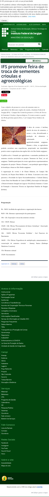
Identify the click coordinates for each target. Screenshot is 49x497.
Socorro (4, 377)
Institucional (5, 292)
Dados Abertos (6, 324)
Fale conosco (5, 416)
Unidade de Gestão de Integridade (13, 346)
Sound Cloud (5, 451)
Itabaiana (4, 363)
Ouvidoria (4, 413)
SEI (2, 405)
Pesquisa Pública (7, 408)
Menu (38, 60)
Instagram (5, 446)
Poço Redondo (6, 369)
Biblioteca (13, 50)
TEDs (3, 327)
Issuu (3, 454)
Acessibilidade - (22, 24)
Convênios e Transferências (11, 303)
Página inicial (5, 54)
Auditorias (5, 300)
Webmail (5, 50)
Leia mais (32, 16)
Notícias (14, 264)
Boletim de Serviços (8, 419)
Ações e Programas (8, 295)
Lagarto (4, 366)
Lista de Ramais (6, 428)
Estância (4, 358)
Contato (4, 431)
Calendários (5, 402)
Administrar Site (9, 24)
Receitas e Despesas (8, 308)
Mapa (44, 24)
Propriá (4, 372)
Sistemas (4, 411)
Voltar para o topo (40, 277)
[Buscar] (39, 44)
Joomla (39, 487)
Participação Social (7, 297)
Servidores (5, 314)
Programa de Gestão (32, 50)
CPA (21, 50)
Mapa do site (5, 466)
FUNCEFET (5, 338)
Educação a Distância (8, 382)
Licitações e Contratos (9, 311)
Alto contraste (34, 24)
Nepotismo (5, 335)
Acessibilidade (6, 463)
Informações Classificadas (10, 316)
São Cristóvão (6, 374)
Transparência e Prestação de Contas (14, 330)
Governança (5, 332)
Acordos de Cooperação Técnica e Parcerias (16, 305)
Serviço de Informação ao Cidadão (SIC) (15, 319)
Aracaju (4, 355)
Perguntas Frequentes (9, 322)
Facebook (4, 443)
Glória (27, 54)
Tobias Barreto (6, 380)
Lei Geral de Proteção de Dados (12, 343)
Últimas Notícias (17, 54)
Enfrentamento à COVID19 (10, 341)
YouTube (4, 448)
